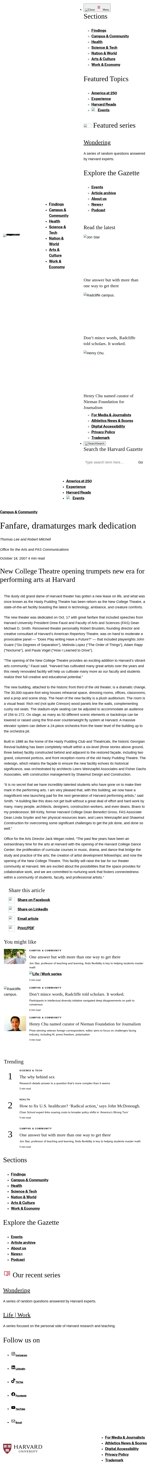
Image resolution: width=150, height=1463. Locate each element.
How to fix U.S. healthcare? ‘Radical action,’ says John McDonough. (80, 1106)
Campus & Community (19, 512)
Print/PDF (26, 928)
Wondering (97, 142)
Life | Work (17, 1314)
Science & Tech (31, 1070)
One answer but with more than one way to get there (75, 957)
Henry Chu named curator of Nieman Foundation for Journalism (108, 401)
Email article (28, 919)
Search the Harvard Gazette (113, 449)
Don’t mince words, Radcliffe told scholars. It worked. (76, 994)
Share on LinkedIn (33, 909)
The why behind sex (37, 1077)
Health (25, 1099)
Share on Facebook (34, 900)
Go (140, 462)
